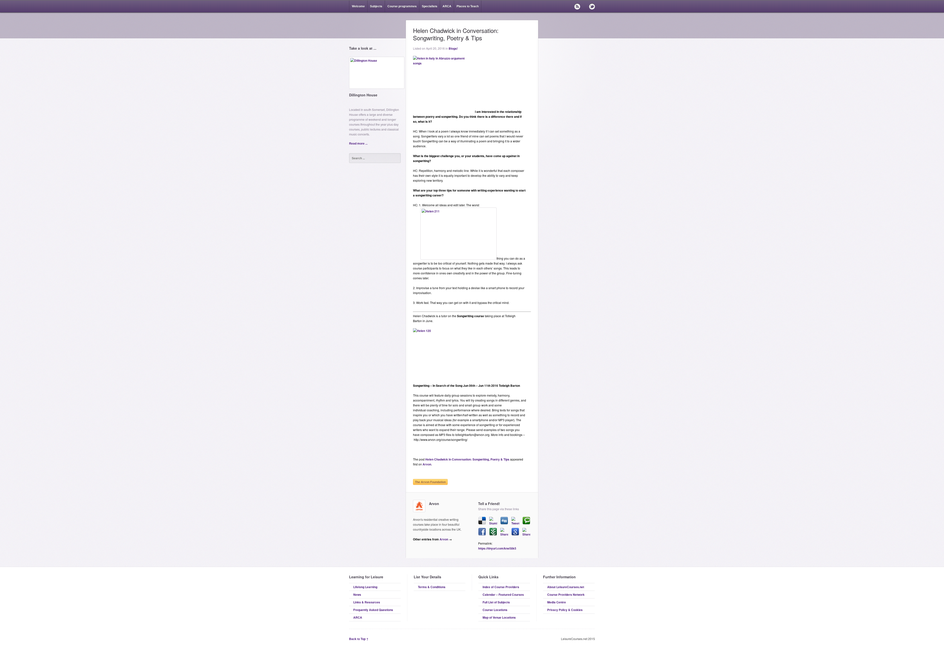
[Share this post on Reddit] (504, 532)
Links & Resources (366, 602)
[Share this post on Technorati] (526, 521)
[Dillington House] (376, 74)
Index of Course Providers (501, 587)
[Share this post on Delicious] (482, 521)
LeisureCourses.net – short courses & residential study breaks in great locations (375, 25)
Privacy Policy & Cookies (565, 610)
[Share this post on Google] (515, 532)
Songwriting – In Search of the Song (437, 385)
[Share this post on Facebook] (482, 532)
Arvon (427, 464)
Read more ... (358, 143)
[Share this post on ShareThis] (493, 532)
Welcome (358, 6)
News (357, 594)
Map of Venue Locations (499, 617)
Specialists (429, 6)
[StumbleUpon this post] (493, 521)
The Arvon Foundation (430, 482)
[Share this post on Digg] (504, 521)
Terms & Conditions (431, 587)
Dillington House (363, 94)
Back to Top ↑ (359, 639)
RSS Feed (577, 6)
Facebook (585, 6)
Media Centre (556, 602)
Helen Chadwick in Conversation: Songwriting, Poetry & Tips (467, 459)
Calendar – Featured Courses (503, 594)
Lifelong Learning (365, 587)
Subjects (376, 6)
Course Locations (495, 610)
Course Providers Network (566, 594)
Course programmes (402, 6)
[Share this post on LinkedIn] (526, 532)
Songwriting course (470, 316)
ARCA (446, 6)
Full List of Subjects (496, 602)
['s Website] (419, 506)
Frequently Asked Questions (373, 610)
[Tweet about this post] (515, 521)
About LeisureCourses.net (565, 587)
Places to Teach (468, 6)
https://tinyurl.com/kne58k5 (497, 548)
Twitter (592, 6)
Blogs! (453, 48)
